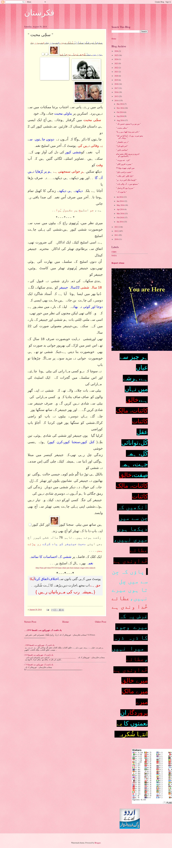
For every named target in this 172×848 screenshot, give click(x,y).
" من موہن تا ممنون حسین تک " (128, 124)
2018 (116, 84)
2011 (116, 235)
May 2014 (121, 205)
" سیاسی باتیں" (122, 150)
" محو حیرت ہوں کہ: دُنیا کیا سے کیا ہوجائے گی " (129, 136)
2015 (116, 96)
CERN (114, 252)
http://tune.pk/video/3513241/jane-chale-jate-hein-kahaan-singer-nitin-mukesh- (65, 567)
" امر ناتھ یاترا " (122, 146)
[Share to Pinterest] (62, 610)
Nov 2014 (121, 108)
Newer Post (30, 621)
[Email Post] (48, 609)
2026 (116, 51)
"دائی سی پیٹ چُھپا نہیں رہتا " (128, 131)
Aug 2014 (121, 120)
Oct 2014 (120, 112)
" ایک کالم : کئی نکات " (125, 176)
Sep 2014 (120, 116)
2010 (116, 239)
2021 (116, 71)
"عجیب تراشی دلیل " (124, 172)
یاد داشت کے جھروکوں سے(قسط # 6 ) (38, 655)
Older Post (100, 621)
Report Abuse (118, 263)
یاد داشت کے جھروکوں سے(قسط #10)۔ (39, 645)
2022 (116, 67)
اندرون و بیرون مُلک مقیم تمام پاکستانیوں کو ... (127, 155)
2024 (116, 59)
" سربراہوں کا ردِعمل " (125, 188)
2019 (116, 80)
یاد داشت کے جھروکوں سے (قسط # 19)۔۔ (43, 630)
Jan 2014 (120, 221)
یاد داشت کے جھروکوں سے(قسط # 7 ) (38, 664)
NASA (114, 255)
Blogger (98, 842)
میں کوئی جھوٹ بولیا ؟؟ (125, 168)
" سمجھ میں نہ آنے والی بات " (127, 184)
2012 (116, 231)
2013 (116, 227)
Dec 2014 (120, 104)
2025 (116, 55)
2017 (116, 88)
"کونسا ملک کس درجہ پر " (126, 180)
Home (65, 621)
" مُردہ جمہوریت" (123, 160)
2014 (116, 100)
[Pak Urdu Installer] (130, 828)
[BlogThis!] (55, 610)
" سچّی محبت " (122, 128)
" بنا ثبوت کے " (121, 192)
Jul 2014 (120, 197)
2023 (116, 63)
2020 (116, 75)
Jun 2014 (120, 201)
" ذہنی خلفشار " (122, 142)
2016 (116, 92)
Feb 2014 (120, 217)
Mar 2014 (120, 213)
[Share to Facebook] (60, 610)
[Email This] (52, 610)
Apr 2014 (120, 209)
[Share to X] (57, 610)
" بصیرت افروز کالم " (124, 164)
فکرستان (39, 12)
